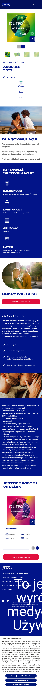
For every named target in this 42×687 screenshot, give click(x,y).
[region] (21, 661)
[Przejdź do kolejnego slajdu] (23, 46)
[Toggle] (38, 4)
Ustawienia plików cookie (21, 684)
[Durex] (6, 4)
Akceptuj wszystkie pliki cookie (21, 676)
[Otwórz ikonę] (34, 4)
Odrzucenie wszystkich (21, 680)
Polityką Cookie (35, 667)
